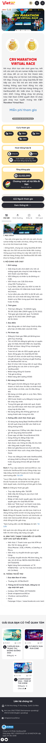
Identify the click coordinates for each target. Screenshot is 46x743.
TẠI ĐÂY (20, 476)
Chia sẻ (21, 689)
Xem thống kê (21, 205)
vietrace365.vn (22, 596)
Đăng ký (10, 656)
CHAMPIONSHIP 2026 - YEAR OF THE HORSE (24, 681)
